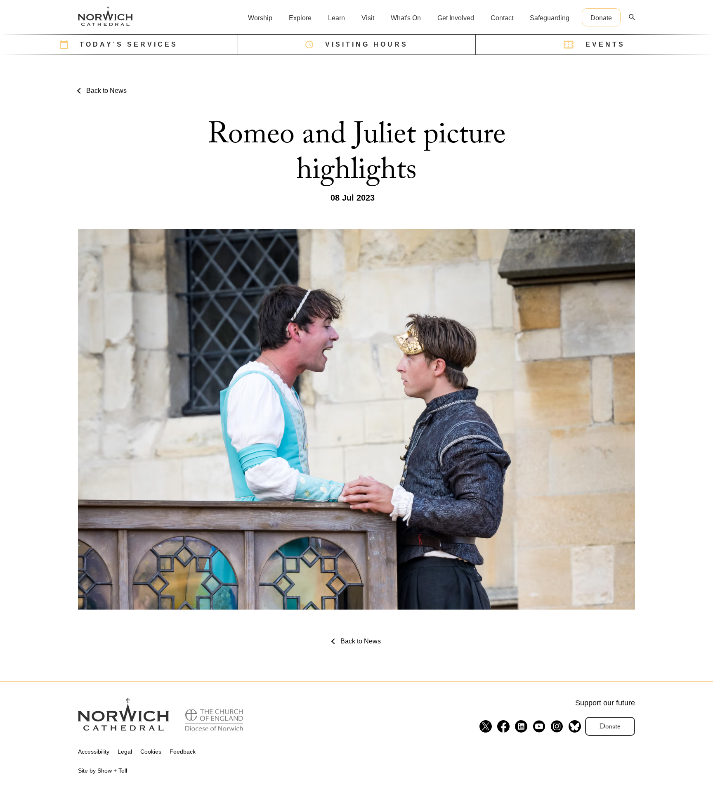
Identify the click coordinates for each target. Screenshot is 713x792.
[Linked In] (521, 726)
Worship (260, 17)
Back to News (106, 90)
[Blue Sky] (575, 726)
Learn (336, 17)
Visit (367, 17)
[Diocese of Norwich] (214, 720)
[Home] (105, 16)
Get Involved (455, 17)
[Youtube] (539, 726)
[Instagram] (556, 726)
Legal (125, 751)
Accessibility (93, 751)
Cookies (150, 751)
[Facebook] (503, 726)
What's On (406, 17)
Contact (502, 17)
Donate (601, 17)
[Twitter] (485, 726)
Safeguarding (549, 17)
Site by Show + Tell (102, 770)
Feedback (183, 751)
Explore (300, 17)
